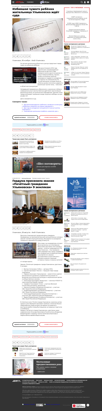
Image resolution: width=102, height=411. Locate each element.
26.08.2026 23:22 (16, 178)
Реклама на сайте (42, 382)
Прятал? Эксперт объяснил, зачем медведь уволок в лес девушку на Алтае (79, 68)
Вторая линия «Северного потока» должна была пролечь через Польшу (79, 103)
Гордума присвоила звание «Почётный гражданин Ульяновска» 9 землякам (77, 31)
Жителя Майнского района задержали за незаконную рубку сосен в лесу (76, 37)
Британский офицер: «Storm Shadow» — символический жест (79, 259)
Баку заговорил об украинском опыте (78, 264)
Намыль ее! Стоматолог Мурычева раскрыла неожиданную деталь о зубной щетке (79, 214)
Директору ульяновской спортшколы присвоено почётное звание (27, 349)
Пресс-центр (39, 380)
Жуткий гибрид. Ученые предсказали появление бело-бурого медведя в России (80, 224)
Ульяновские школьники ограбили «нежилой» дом (41, 111)
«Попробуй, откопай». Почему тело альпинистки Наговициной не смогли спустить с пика (80, 235)
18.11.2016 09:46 (15, 6)
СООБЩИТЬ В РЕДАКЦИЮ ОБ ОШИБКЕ (31, 383)
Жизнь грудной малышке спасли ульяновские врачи (52, 147)
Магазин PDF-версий (60, 380)
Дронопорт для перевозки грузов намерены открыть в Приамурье (78, 98)
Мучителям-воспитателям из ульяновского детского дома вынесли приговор (26, 142)
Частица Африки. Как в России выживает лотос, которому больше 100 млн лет (79, 52)
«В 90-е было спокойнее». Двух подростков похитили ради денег (79, 218)
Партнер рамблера (66, 405)
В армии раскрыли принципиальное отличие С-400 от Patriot (79, 270)
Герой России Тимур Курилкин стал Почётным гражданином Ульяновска (27, 354)
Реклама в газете (48, 380)
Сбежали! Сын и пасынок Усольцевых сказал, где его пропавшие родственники (80, 240)
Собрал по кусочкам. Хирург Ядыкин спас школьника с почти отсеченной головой (80, 73)
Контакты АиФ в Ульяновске (29, 382)
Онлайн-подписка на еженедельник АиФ (77, 380)
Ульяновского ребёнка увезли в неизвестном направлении (27, 152)
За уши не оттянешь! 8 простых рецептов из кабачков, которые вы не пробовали (80, 47)
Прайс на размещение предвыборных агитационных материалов (66, 382)
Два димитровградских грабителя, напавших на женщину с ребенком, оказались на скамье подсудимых (42, 105)
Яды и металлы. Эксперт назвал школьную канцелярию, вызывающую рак (79, 63)
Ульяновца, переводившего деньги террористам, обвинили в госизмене (77, 12)
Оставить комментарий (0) (51, 117)
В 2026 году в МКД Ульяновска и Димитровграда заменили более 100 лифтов (77, 25)
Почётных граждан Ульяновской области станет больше (52, 354)
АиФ (13, 52)
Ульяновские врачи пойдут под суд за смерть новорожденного (27, 147)
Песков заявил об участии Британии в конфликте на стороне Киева (79, 82)
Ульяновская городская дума (19, 224)
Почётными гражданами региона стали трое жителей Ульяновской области (52, 349)
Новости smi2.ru (17, 173)
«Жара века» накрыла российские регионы (78, 254)
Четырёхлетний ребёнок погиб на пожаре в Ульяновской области (52, 142)
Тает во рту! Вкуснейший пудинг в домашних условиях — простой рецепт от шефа (79, 230)
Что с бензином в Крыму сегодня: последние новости (78, 249)
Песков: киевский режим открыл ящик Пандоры (78, 87)
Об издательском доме (28, 380)
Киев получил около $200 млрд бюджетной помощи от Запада (78, 92)
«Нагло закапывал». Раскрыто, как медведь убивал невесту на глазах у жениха (80, 58)
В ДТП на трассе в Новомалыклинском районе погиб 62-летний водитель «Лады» (77, 18)
